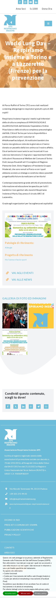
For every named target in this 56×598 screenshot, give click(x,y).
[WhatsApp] (31, 406)
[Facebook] (8, 406)
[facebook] (20, 2)
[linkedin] (36, 2)
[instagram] (25, 2)
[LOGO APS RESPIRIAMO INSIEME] (10, 16)
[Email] (46, 406)
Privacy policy (40, 593)
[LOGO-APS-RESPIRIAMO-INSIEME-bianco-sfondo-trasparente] (10, 430)
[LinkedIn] (23, 406)
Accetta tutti (10, 593)
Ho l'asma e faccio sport (16, 259)
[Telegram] (38, 406)
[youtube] (31, 2)
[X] (15, 406)
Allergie (8, 247)
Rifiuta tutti (25, 593)
